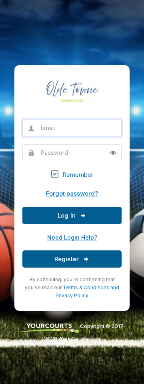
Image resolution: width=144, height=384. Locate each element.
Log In (67, 215)
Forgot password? (72, 193)
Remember (77, 174)
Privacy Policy (72, 295)
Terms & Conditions (86, 287)
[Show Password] (113, 152)
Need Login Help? (72, 237)
